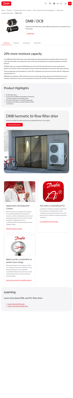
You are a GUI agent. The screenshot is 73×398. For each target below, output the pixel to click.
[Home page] (6, 3)
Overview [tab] (6, 43)
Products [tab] (16, 43)
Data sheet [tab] (37, 43)
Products (9, 10)
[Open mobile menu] (70, 3)
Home (3, 10)
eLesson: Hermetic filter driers (16, 304)
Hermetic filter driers (7, 13)
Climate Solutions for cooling (22, 10)
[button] (55, 3)
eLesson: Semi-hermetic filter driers (17, 306)
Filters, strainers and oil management (44, 10)
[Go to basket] (50, 3)
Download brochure (14, 125)
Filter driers (60, 10)
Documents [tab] (26, 43)
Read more (31, 34)
